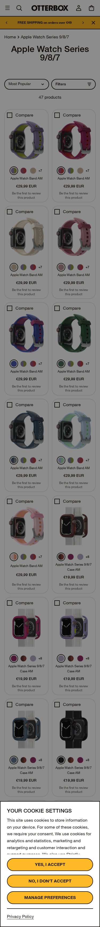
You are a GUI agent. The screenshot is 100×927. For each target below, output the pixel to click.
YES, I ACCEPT (50, 864)
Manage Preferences (50, 897)
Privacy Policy (20, 916)
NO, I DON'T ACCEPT (50, 881)
